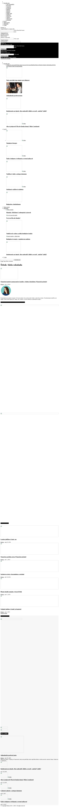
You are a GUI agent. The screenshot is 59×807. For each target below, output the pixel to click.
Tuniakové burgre (11, 143)
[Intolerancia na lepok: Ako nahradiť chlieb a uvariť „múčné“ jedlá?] (13, 108)
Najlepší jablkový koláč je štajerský (11, 609)
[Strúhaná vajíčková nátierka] (16, 186)
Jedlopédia (5, 23)
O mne (5, 25)
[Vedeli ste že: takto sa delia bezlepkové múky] (14, 230)
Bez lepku (8, 5)
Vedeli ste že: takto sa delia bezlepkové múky (19, 233)
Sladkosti (8, 14)
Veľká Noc (8, 16)
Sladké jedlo (9, 13)
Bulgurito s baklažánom (13, 204)
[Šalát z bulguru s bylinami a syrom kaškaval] (16, 155)
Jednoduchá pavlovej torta (14, 95)
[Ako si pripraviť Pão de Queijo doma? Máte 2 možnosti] (16, 123)
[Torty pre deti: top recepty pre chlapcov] (14, 77)
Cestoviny (8, 7)
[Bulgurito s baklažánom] (14, 201)
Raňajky (8, 12)
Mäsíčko (8, 9)
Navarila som (6, 3)
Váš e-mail (16, 38)
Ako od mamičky (10, 4)
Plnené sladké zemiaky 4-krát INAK (11, 592)
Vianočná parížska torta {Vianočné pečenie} (13, 557)
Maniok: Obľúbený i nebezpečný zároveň (18, 212)
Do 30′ (5, 21)
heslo (15, 31)
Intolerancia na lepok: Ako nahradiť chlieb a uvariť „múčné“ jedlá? (26, 111)
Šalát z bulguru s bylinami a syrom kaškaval (19, 158)
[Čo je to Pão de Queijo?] (11, 215)
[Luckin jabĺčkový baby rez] (29, 536)
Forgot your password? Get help (8, 50)
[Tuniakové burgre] (16, 140)
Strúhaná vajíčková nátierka (14, 189)
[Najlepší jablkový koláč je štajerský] (29, 606)
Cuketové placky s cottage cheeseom (11, 790)
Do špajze (8, 8)
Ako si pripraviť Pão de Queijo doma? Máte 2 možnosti (22, 126)
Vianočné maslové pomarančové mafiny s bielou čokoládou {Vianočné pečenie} (24, 281)
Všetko (8, 65)
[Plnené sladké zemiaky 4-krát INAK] (29, 589)
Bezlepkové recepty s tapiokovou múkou (18, 239)
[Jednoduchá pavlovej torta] (14, 92)
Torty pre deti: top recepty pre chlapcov (18, 80)
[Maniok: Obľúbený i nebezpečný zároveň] (9, 209)
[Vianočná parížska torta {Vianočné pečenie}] (29, 554)
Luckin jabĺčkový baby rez (8, 539)
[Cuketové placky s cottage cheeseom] (6, 788)
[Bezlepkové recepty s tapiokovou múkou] (13, 236)
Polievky (8, 10)
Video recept (9, 18)
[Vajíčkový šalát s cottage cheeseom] (16, 171)
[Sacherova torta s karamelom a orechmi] (29, 571)
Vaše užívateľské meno (19, 30)
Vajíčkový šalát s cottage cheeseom (16, 174)
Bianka (2, 284)
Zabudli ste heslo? (5, 34)
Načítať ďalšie (4, 613)
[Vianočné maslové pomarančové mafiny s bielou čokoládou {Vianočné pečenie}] (9, 278)
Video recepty (6, 22)
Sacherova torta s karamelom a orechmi (12, 574)
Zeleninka (8, 20)
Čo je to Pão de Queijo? (13, 218)
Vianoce (8, 17)
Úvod (2, 261)
